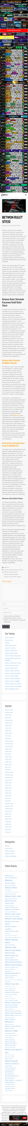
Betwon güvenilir (8, 971)
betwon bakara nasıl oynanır (11, 898)
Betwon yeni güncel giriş (13, 1050)
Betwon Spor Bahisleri (9, 1017)
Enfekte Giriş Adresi (10, 645)
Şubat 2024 (8, 756)
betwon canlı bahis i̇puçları (11, 911)
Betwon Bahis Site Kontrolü (13, 683)
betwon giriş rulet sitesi (11, 569)
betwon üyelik (8, 1058)
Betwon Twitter (9, 853)
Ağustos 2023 (9, 772)
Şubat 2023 (8, 788)
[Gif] (14, 82)
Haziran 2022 (9, 808)
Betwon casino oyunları (10, 927)
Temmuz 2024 (9, 743)
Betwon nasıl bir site (13, 1002)
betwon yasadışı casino (10, 1039)
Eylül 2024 (8, 738)
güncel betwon (9, 1078)
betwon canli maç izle (11, 907)
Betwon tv (9, 1022)
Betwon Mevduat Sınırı (11, 665)
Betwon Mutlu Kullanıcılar (12, 678)
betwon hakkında (9, 1090)
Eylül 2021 (8, 832)
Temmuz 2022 (9, 806)
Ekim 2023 (8, 767)
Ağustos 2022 (9, 803)
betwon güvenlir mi (11, 975)
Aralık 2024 (8, 730)
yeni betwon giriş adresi (10, 1086)
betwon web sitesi (10, 1033)
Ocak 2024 (8, 759)
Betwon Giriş (9, 640)
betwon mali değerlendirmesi (10, 988)
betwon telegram (10, 1019)
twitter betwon (13, 572)
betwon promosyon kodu (13, 1011)
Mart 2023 (8, 785)
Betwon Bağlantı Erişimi (12, 689)
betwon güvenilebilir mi (10, 969)
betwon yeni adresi (11, 1043)
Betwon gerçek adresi (11, 941)
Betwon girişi (10, 953)
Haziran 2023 (9, 777)
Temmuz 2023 (9, 775)
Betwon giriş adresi (13, 950)
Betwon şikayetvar (12, 1064)
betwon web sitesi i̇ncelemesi (11, 1035)
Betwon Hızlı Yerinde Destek (12, 576)
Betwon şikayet (11, 1061)
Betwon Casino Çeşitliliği (12, 681)
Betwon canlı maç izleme (12, 922)
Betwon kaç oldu (12, 984)
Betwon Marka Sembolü (12, 670)
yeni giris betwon (10, 1088)
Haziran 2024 (9, 746)
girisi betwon (9, 1072)
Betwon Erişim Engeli (11, 668)
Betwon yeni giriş (10, 1045)
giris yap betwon (9, 1074)
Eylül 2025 (8, 717)
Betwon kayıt (7, 981)
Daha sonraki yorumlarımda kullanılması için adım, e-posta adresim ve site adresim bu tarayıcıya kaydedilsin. (15, 619)
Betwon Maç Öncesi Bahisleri (11, 994)
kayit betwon (9, 1080)
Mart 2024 (8, 754)
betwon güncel (9, 958)
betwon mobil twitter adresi (10, 998)
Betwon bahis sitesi (13, 896)
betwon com (7, 933)
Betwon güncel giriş (13, 965)
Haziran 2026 (9, 712)
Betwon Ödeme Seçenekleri (13, 686)
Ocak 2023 (8, 790)
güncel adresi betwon (12, 1076)
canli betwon (8, 1066)
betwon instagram (9, 977)
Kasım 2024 (8, 733)
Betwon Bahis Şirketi (11, 653)
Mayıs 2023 (8, 780)
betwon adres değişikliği (10, 885)
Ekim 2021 (8, 829)
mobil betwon (18, 1080)
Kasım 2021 (8, 827)
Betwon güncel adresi (13, 962)
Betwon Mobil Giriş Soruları (13, 663)
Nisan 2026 (8, 715)
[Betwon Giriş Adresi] (4, 195)
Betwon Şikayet (9, 851)
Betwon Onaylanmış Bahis (13, 673)
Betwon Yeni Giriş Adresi (10, 1047)
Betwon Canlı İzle (10, 648)
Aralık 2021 (8, 824)
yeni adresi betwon (10, 1084)
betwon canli (9, 903)
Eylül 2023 (8, 769)
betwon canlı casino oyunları (12, 916)
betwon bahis (8, 890)
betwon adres (10, 883)
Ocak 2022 (8, 821)
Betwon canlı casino (13, 914)
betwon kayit (19, 979)
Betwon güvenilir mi (12, 973)
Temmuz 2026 (9, 710)
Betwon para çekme (11, 1007)
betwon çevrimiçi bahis (10, 1056)
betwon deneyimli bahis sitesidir (11, 935)
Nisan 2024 (8, 751)
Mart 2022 (8, 816)
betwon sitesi (9, 1015)
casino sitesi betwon (10, 1068)
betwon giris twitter (10, 945)
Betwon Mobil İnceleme (11, 574)
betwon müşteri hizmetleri (11, 1000)
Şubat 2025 (8, 725)
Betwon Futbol (17, 937)
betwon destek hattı (9, 937)
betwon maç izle (10, 990)
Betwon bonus (10, 901)
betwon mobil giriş (8, 996)
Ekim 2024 (8, 736)
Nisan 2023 (8, 782)
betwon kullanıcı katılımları (10, 986)
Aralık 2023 (8, 762)
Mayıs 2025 (8, 723)
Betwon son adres (18, 1015)
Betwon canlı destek (14, 919)
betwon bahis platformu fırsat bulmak (12, 892)
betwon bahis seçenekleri (10, 894)
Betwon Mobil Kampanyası (13, 656)
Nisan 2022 (8, 814)
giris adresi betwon (10, 1070)
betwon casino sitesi (11, 931)
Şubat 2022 (8, 819)
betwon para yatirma (11, 1005)
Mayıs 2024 (8, 749)
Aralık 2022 (8, 793)
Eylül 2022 (8, 801)
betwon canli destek (9, 905)
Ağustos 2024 (9, 741)
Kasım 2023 (8, 764)
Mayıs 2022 (8, 811)
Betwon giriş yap (11, 955)
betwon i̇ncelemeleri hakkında (10, 979)
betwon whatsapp (9, 1037)
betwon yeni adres (10, 1041)
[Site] (14, 51)
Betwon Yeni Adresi (10, 856)
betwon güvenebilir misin (11, 967)
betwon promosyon (9, 1009)
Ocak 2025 (8, 728)
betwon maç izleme (12, 992)
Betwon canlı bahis (12, 909)
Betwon (6, 567)
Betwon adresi (11, 888)
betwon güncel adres (11, 960)
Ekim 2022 (8, 798)
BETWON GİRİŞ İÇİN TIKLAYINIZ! (14, 30)
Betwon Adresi (9, 637)
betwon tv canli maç (9, 1024)
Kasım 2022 (8, 795)
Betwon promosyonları (13, 1013)
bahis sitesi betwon (11, 877)
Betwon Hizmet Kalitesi (12, 676)
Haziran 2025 (9, 720)
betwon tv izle (9, 1028)
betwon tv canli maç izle (13, 1026)
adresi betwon (9, 875)
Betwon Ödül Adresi (11, 650)
